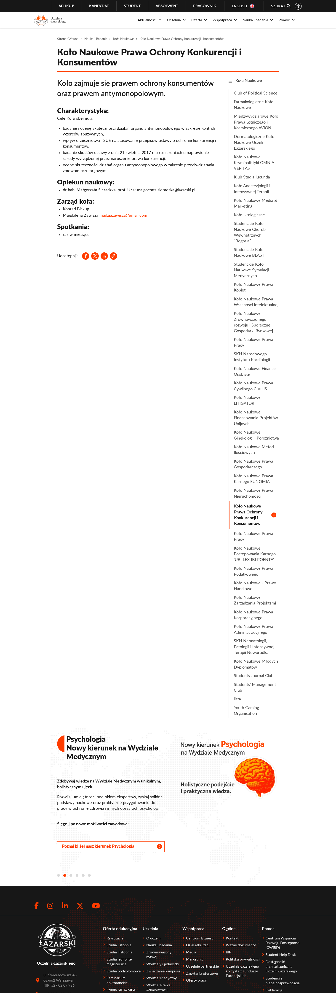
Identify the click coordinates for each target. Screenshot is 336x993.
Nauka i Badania (95, 39)
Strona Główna (67, 39)
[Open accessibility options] (298, 6)
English (239, 6)
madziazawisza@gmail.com (123, 215)
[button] (113, 256)
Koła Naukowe (123, 39)
